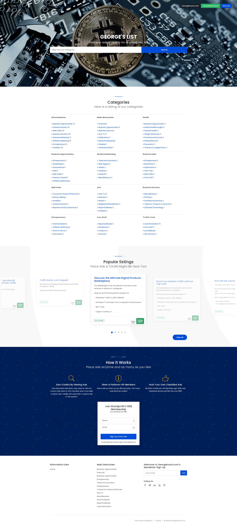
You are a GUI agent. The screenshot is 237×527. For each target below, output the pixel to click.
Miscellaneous (105, 177)
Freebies (56, 147)
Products (102, 230)
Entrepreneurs (59, 144)
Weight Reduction (152, 134)
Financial (102, 124)
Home (52, 469)
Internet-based (59, 177)
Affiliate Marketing (61, 141)
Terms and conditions (143, 520)
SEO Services (149, 234)
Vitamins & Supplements (155, 147)
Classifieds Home (210, 6)
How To (102, 134)
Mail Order (57, 130)
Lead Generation (151, 224)
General (102, 174)
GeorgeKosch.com (190, 6)
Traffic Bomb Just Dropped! (54, 280)
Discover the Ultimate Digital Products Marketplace (117, 279)
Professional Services (153, 137)
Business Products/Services (64, 207)
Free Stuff (148, 177)
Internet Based (59, 224)
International (58, 167)
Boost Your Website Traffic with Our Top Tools (174, 282)
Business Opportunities (63, 124)
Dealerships (58, 164)
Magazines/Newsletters (109, 204)
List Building (149, 230)
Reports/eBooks (105, 207)
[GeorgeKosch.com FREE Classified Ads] (16, 6)
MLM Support (104, 164)
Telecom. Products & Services (157, 204)
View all (179, 337)
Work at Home (59, 230)
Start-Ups (148, 170)
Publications (104, 137)
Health (101, 167)
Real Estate (149, 164)
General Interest (60, 127)
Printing (147, 197)
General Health (150, 130)
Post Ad (226, 6)
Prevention (149, 144)
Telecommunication (107, 160)
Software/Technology (153, 207)
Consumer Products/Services (65, 194)
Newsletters (104, 227)
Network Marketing (61, 137)
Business (102, 197)
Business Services (60, 134)
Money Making (59, 197)
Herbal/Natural (150, 141)
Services (102, 234)
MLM (55, 170)
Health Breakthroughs (153, 127)
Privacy (158, 520)
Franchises (57, 234)
